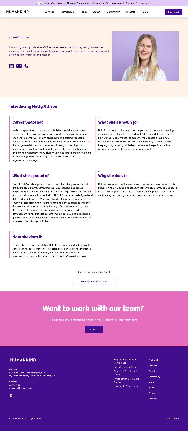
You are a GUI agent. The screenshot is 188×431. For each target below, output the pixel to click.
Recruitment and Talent (125, 367)
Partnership (67, 11)
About (96, 11)
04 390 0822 (14, 385)
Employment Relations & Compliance (126, 361)
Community (113, 11)
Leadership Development (126, 386)
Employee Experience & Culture (125, 373)
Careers (152, 393)
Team (84, 11)
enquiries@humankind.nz (20, 388)
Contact (153, 398)
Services (153, 365)
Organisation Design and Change (126, 380)
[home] (18, 11)
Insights (130, 11)
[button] (49, 12)
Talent (152, 371)
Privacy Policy (173, 418)
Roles (145, 11)
